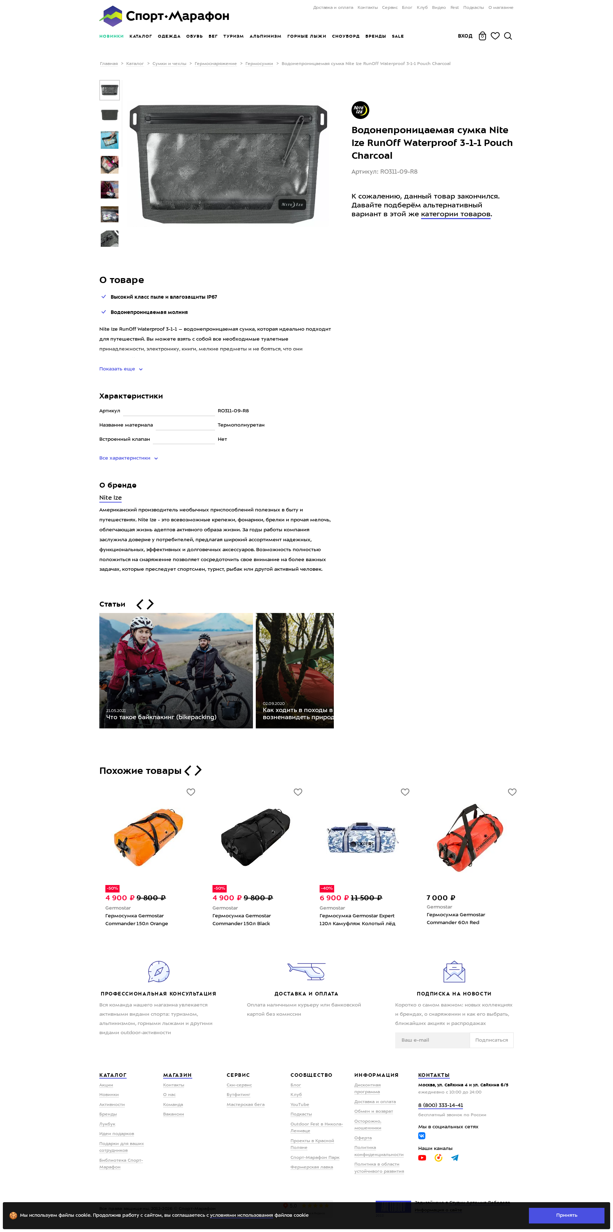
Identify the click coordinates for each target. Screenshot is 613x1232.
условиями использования (241, 1215)
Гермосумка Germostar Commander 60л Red (245, 918)
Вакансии (173, 1114)
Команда (173, 1105)
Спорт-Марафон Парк (315, 1158)
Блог (407, 8)
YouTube (300, 1105)
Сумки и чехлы (169, 64)
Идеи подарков (116, 1134)
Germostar (121, 908)
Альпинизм (266, 36)
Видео (439, 8)
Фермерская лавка (312, 1167)
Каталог (140, 36)
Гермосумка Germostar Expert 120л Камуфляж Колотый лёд (147, 919)
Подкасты (473, 8)
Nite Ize (110, 498)
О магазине (501, 8)
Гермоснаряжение (216, 64)
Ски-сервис (239, 1085)
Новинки (111, 36)
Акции (106, 1085)
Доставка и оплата (333, 8)
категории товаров (456, 214)
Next (339, 672)
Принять (567, 1215)
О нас (169, 1095)
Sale (398, 36)
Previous (94, 672)
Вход (465, 36)
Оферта (363, 1138)
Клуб (422, 8)
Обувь (194, 36)
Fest (455, 8)
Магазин (177, 1075)
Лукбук (107, 1124)
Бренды (375, 36)
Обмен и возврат (373, 1111)
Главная (109, 64)
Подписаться (491, 1040)
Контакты (368, 8)
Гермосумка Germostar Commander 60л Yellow (352, 918)
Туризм (233, 36)
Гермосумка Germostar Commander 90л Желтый (461, 918)
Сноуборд (346, 36)
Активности (112, 1105)
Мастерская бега (246, 1105)
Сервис (390, 8)
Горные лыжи (306, 36)
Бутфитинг (238, 1095)
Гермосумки (259, 64)
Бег (213, 36)
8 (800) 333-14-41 (440, 1105)
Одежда (169, 36)
